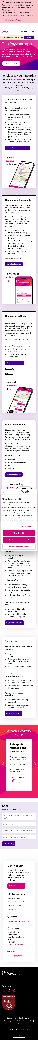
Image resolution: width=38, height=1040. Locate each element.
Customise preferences (17, 540)
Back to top (19, 1035)
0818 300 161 (25, 921)
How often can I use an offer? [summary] (14, 837)
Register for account (15, 363)
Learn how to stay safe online (12, 20)
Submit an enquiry (16, 886)
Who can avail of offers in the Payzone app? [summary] (18, 816)
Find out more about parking (18, 148)
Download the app (11, 63)
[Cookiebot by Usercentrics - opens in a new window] (22, 491)
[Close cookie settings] (35, 491)
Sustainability (12, 1018)
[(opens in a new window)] (4, 990)
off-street (28, 127)
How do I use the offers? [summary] (12, 824)
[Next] (34, 763)
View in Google (14, 945)
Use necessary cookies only (19, 546)
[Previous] (3, 763)
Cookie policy (24, 1018)
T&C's (19, 1021)
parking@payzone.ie (15, 956)
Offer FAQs (9, 369)
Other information (19, 1024)
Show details (26, 526)
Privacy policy (9, 1021)
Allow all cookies (19, 533)
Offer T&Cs (9, 374)
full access (16, 79)
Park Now (29, 38)
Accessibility (28, 1021)
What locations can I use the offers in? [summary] (18, 830)
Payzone (6, 31)
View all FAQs (8, 844)
